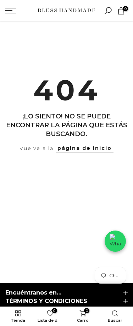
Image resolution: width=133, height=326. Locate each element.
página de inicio (84, 148)
